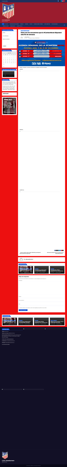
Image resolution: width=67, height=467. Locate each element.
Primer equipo (11, 320)
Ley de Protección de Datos (6, 344)
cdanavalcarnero (29, 259)
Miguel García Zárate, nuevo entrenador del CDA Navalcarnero (57, 322)
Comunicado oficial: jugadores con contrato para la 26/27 (57, 270)
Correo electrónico (21, 300)
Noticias (8, 320)
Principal (15, 320)
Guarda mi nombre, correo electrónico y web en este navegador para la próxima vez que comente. (33, 307)
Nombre (4, 32)
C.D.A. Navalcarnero (6, 20)
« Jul (3, 66)
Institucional (5, 320)
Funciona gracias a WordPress (29, 465)
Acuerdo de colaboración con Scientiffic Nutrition (40, 270)
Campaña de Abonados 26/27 (24, 270)
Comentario (20, 280)
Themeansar (39, 465)
